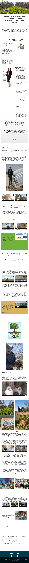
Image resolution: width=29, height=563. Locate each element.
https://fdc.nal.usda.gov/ (5, 539)
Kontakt (14, 555)
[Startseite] (4, 1)
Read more (14, 139)
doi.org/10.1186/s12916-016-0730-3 (8, 538)
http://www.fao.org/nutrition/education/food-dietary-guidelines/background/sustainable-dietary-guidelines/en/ (13, 545)
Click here (21, 560)
